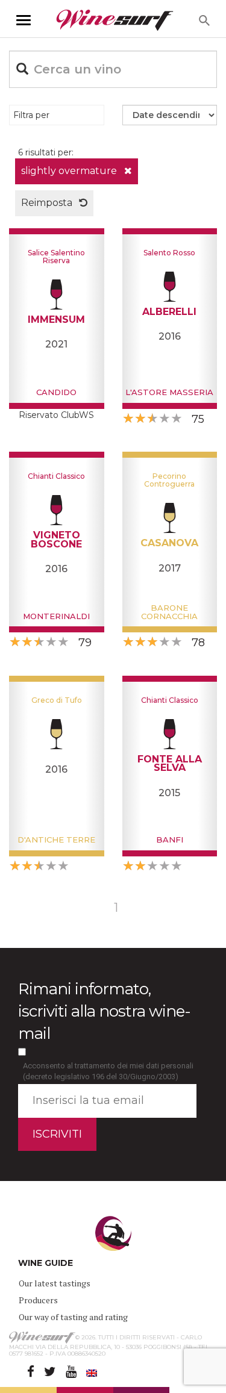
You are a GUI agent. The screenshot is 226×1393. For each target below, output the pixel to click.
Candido (56, 392)
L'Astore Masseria (169, 392)
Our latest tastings (54, 1283)
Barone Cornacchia (169, 612)
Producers (38, 1300)
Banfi (169, 839)
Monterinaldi (56, 616)
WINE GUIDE (45, 1262)
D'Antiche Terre (56, 839)
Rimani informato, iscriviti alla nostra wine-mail (104, 1011)
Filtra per (31, 115)
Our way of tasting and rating (73, 1317)
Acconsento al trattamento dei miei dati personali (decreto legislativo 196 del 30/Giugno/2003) (108, 1071)
